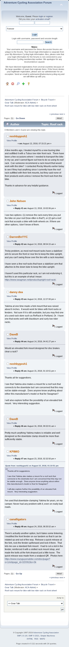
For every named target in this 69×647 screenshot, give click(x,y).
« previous (54, 114)
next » (62, 114)
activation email (42, 19)
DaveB (14, 334)
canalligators (18, 519)
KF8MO (14, 451)
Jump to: (60, 598)
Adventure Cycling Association (46, 633)
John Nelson (18, 201)
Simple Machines (47, 636)
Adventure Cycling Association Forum (28, 2)
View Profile (12, 140)
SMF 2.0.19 (22, 636)
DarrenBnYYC (19, 236)
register (49, 16)
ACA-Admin (30, 103)
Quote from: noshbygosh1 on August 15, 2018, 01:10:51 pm (32, 466)
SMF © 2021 (34, 636)
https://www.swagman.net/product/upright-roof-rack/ (30, 280)
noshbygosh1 (18, 136)
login (41, 16)
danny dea (16, 292)
